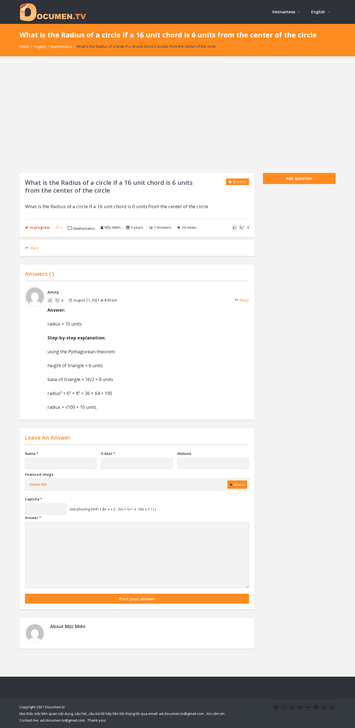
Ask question (299, 178)
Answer (33, 517)
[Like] (234, 227)
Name (31, 453)
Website (184, 453)
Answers (162, 227)
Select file (37, 484)
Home (24, 46)
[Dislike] (241, 227)
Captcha (33, 499)
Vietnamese (283, 11)
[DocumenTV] (52, 12)
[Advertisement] (177, 114)
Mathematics (61, 46)
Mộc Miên (113, 227)
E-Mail (108, 453)
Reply (244, 300)
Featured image (39, 474)
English (318, 11)
